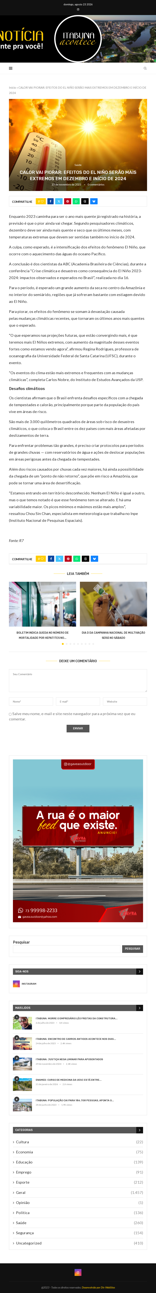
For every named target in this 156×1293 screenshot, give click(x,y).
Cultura (79, 1141)
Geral (79, 1192)
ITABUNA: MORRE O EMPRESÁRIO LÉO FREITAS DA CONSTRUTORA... (77, 1018)
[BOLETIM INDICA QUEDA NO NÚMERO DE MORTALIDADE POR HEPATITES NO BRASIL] (42, 604)
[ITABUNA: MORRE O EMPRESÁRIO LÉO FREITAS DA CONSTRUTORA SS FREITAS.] (22, 1023)
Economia (79, 1152)
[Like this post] (42, 201)
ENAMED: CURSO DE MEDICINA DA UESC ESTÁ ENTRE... (69, 1079)
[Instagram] (78, 9)
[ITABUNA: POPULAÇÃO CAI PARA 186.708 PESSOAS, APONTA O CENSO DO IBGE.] (22, 1105)
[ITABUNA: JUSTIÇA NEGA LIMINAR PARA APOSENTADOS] (22, 1064)
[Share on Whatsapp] (76, 201)
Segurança (79, 1232)
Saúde (79, 1222)
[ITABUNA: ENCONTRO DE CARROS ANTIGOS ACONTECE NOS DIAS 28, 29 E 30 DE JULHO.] (22, 1043)
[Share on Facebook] (50, 201)
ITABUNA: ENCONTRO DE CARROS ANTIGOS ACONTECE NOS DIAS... (76, 1039)
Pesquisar (21, 942)
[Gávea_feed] (78, 761)
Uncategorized (79, 1243)
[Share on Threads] (85, 201)
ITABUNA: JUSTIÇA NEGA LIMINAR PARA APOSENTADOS (69, 1059)
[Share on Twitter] (59, 201)
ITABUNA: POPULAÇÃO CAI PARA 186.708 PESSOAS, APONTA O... (75, 1100)
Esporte (79, 1182)
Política (79, 1212)
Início (12, 87)
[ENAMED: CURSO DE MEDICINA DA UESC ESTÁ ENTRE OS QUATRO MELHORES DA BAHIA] (22, 1084)
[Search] (145, 68)
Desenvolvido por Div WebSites (98, 1287)
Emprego (79, 1172)
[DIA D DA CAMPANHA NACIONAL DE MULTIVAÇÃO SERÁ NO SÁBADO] (113, 604)
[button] (14, 613)
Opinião (79, 1202)
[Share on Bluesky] (94, 201)
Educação (79, 1162)
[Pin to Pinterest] (67, 201)
